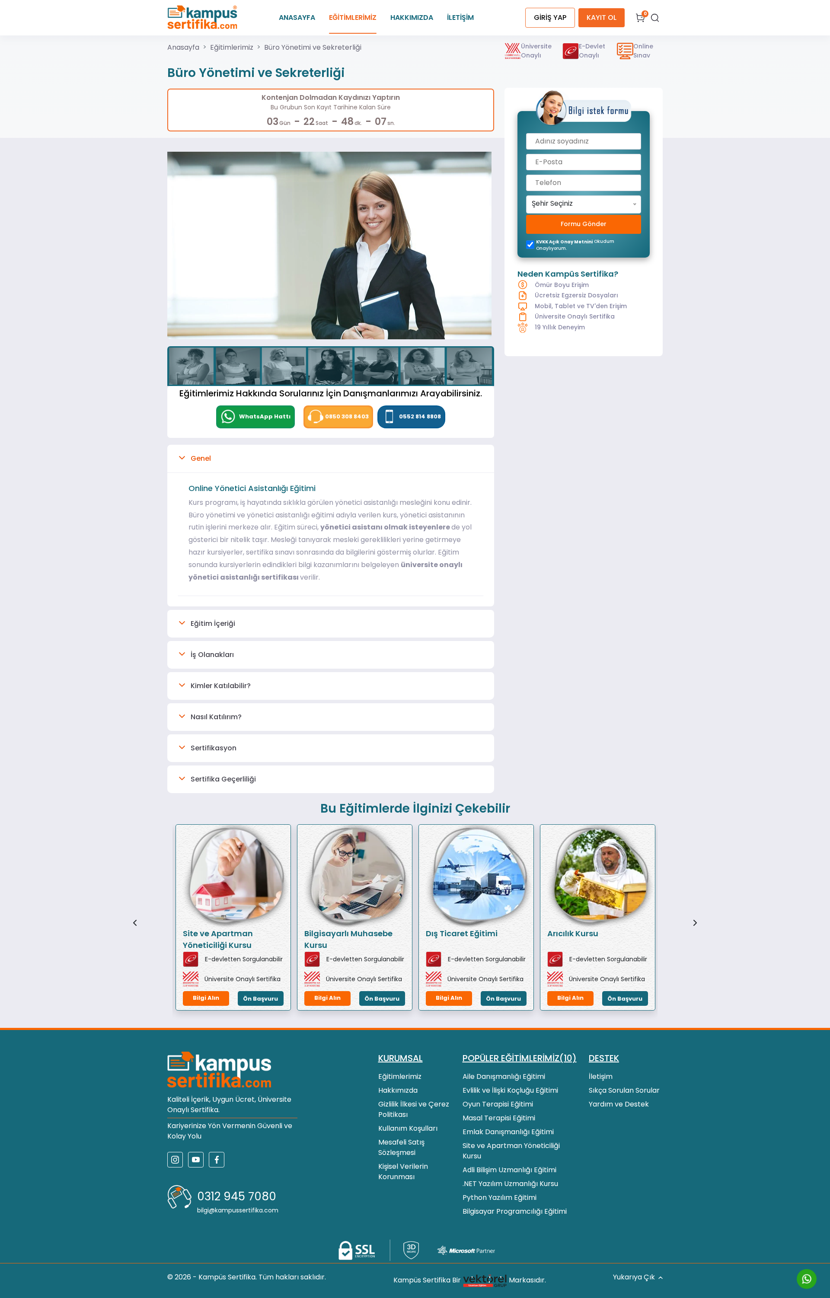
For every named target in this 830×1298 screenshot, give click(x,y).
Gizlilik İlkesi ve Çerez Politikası (413, 1109)
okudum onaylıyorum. (575, 245)
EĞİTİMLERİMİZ (353, 17)
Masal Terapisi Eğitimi (499, 1118)
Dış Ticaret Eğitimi (462, 933)
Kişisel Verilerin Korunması (403, 1171)
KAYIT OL (601, 17)
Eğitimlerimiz (231, 47)
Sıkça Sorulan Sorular (624, 1090)
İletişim (601, 1076)
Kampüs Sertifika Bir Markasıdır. (469, 1280)
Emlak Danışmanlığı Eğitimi (508, 1132)
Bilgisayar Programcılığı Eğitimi (515, 1211)
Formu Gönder (584, 224)
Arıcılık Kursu (572, 933)
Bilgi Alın (206, 998)
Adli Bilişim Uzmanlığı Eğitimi (509, 1170)
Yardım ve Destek (619, 1104)
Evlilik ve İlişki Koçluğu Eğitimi (510, 1090)
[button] (330, 458)
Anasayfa (183, 47)
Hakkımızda (398, 1090)
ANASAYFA (297, 17)
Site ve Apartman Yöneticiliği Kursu (218, 939)
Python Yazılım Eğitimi (499, 1197)
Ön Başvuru (260, 999)
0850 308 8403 (347, 416)
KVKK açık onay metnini (564, 242)
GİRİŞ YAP (550, 17)
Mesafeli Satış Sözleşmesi (401, 1147)
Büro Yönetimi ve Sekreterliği (312, 47)
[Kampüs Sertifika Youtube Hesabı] (196, 1159)
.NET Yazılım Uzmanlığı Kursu (510, 1184)
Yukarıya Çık (634, 1277)
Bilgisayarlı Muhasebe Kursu (348, 939)
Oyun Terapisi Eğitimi (498, 1104)
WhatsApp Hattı (264, 416)
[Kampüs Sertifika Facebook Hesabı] (216, 1159)
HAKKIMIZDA (411, 17)
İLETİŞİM (460, 17)
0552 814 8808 (420, 416)
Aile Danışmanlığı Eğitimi (504, 1076)
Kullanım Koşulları (407, 1128)
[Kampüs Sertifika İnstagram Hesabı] (175, 1159)
